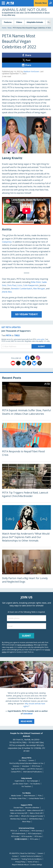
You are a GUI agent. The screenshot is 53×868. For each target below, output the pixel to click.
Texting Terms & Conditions (31, 859)
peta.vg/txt (40, 339)
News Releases (29, 796)
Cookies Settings (36, 865)
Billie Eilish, (36, 282)
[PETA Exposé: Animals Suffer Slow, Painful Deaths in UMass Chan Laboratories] (26, 401)
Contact (15, 856)
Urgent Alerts (19, 781)
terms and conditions (25, 645)
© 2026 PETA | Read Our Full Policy (22, 853)
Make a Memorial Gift (35, 810)
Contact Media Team (36, 798)
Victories (16, 766)
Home (4, 28)
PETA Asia (38, 836)
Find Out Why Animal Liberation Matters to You (26, 763)
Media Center (16, 796)
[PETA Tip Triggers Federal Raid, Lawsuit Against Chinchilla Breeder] (26, 483)
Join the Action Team (20, 784)
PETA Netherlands (18, 833)
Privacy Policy (20, 862)
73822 (17, 335)
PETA (8, 335)
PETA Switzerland (34, 833)
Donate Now (18, 808)
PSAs (40, 796)
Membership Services (18, 819)
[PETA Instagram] (38, 358)
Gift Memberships (36, 819)
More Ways (26, 821)
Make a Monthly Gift (17, 810)
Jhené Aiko (7, 291)
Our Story (22, 760)
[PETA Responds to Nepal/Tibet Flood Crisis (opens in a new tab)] (26, 442)
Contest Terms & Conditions (30, 856)
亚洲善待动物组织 (21, 839)
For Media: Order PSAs (17, 798)
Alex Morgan (39, 288)
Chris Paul (11, 285)
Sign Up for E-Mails (18, 769)
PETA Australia (26, 836)
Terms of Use (33, 862)
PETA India (15, 836)
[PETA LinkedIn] (23, 363)
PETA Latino (34, 839)
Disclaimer (15, 859)
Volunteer (25, 766)
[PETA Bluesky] (34, 363)
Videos (19, 22)
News (10, 28)
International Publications (32, 772)
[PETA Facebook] (27, 358)
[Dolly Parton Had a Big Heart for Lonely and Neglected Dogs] (26, 569)
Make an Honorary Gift (18, 813)
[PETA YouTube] (13, 363)
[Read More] (26, 693)
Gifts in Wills (14, 816)
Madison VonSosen (31, 71)
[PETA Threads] (39, 363)
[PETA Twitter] (32, 358)
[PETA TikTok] (29, 363)
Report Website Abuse (20, 865)
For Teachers (26, 786)
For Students (35, 784)
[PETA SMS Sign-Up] (18, 363)
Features (8, 22)
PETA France (24, 831)
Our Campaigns (32, 781)
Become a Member (32, 808)
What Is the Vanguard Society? (32, 816)
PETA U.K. (14, 831)
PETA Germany (37, 831)
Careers (31, 760)
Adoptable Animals (35, 22)
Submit (26, 635)
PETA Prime (36, 766)
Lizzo (19, 285)
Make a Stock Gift (36, 813)
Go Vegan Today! (26, 314)
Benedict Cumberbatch (21, 288)
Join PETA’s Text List (34, 769)
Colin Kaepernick (31, 285)
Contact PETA (16, 772)
